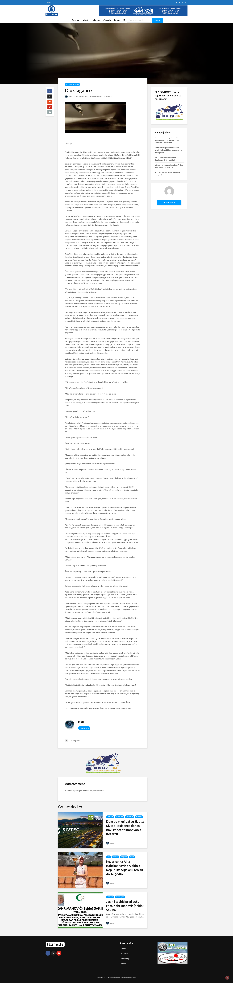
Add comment (96, 97)
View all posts (84, 728)
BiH (109, 857)
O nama (124, 963)
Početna (75, 20)
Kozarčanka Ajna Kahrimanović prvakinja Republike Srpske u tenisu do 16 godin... (124, 868)
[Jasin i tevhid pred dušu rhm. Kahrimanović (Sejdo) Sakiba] (80, 910)
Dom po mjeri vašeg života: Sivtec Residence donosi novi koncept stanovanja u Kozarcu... (125, 828)
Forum (117, 20)
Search (157, 20)
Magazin (107, 20)
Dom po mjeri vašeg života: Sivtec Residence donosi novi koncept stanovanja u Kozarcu (168, 140)
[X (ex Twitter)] (53, 953)
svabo (70, 97)
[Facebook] (48, 953)
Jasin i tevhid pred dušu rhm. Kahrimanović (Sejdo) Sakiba (125, 906)
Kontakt (48, 2)
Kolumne (96, 20)
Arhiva (123, 949)
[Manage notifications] (227, 978)
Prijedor (139, 817)
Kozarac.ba (119, 817)
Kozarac (110, 817)
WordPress (132, 977)
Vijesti (85, 20)
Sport (132, 857)
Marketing (129, 817)
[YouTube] (58, 953)
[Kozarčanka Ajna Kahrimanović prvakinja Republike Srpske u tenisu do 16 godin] (80, 870)
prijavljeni (78, 791)
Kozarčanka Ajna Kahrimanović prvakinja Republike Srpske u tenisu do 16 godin (168, 150)
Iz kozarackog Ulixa (72, 84)
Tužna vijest (120, 897)
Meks (118, 977)
